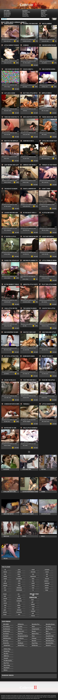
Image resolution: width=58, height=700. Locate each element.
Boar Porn (5, 663)
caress (5, 278)
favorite (20, 598)
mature (48, 587)
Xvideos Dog (6, 648)
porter (20, 571)
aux (34, 574)
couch (6, 603)
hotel (34, 606)
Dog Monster (48, 638)
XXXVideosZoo (26, 12)
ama (6, 605)
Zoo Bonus (20, 638)
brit (48, 576)
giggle (47, 110)
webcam (28, 41)
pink (45, 41)
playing (45, 302)
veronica (9, 182)
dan (20, 614)
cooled (45, 182)
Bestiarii (33, 640)
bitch (7, 110)
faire (34, 578)
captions (29, 62)
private (6, 612)
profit (34, 583)
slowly (10, 110)
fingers (5, 158)
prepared (25, 397)
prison (24, 279)
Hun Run (5, 653)
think (46, 397)
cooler (25, 349)
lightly (9, 254)
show (47, 325)
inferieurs (20, 587)
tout (34, 587)
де (6, 581)
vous (20, 585)
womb (43, 254)
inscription (20, 578)
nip (44, 230)
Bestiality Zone (49, 640)
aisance (48, 578)
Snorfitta (43, 12)
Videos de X (44, 14)
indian (20, 605)
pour (20, 569)
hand (48, 421)
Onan (32, 636)
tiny (28, 254)
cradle (10, 349)
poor (28, 230)
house (6, 594)
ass (23, 158)
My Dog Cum (48, 629)
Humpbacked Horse (22, 636)
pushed (47, 278)
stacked (34, 611)
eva (42, 62)
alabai (45, 134)
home (6, 614)
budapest (20, 600)
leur (34, 581)
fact (23, 445)
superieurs (34, 576)
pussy (43, 41)
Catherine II (29, 5)
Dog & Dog (33, 643)
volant (6, 578)
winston (20, 609)
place (48, 158)
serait (34, 569)
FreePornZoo (7, 14)
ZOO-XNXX (6, 10)
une (6, 574)
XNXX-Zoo (5, 655)
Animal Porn (25, 16)
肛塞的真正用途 (33, 597)
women (5, 445)
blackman (44, 325)
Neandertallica (48, 643)
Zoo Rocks (6, 16)
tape (34, 608)
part (42, 349)
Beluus (4, 670)
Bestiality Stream (49, 624)
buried (24, 206)
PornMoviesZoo (7, 660)
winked (24, 182)
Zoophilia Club (49, 636)
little (47, 41)
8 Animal (33, 638)
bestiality (25, 41)
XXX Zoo (43, 13)
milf (34, 613)
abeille (6, 576)
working (43, 86)
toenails (24, 421)
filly (45, 254)
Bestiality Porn (34, 624)
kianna (33, 615)
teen (47, 349)
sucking (5, 254)
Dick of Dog (6, 665)
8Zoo (46, 631)
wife (6, 596)
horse (10, 62)
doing (27, 279)
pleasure (43, 206)
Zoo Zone (24, 13)
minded (8, 445)
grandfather (6, 373)
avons (47, 571)
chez (20, 583)
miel (6, 590)
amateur (47, 581)
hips (29, 206)
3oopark (5, 658)
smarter (43, 397)
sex (20, 594)
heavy (8, 325)
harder (5, 62)
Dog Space (5, 667)
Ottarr (32, 626)
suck (9, 421)
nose (5, 397)
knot (6, 600)
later (42, 302)
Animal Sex (25, 14)
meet (20, 607)
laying (5, 325)
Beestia (33, 631)
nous (34, 585)
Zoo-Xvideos (7, 12)
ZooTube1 (25, 10)
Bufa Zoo (47, 633)
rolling (47, 230)
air (23, 349)
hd (23, 62)
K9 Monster (34, 645)
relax (10, 397)
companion (8, 230)
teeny (5, 41)
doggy (8, 86)
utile (20, 581)
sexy (45, 110)
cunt (24, 254)
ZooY (18, 640)
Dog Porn (43, 16)
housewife (19, 612)
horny (7, 349)
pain (47, 206)
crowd (26, 445)
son (6, 587)
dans (20, 574)
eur (6, 607)
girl (4, 206)
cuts (23, 373)
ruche (20, 576)
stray (24, 230)
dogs (47, 590)
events (45, 158)
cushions (44, 278)
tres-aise (34, 571)
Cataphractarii (34, 629)
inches (5, 86)
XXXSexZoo (44, 10)
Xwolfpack (19, 643)
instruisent (20, 590)
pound (6, 598)
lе (34, 590)
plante (6, 583)
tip (47, 182)
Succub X (47, 645)
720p (25, 62)
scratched (6, 302)
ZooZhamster (7, 13)
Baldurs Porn (34, 633)
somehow (25, 110)
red (9, 41)
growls (9, 206)
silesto (5, 182)
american (48, 583)
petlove (45, 62)
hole (5, 134)
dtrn (20, 596)
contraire (48, 569)
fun (20, 603)
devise (6, 571)
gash (24, 86)
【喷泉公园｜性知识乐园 (34, 594)
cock (7, 41)
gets (9, 302)
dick (6, 421)
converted (25, 302)
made (27, 182)
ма (6, 569)
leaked (34, 604)
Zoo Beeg (47, 626)
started (8, 278)
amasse (6, 585)
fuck (8, 62)
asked (45, 421)
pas (48, 574)
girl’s (26, 158)
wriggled (28, 421)
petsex (28, 302)
